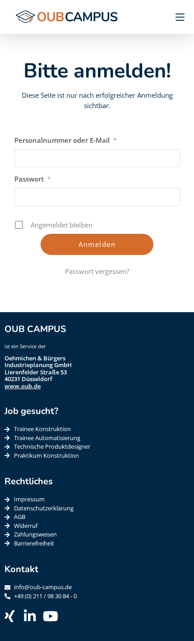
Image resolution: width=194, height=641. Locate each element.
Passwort (32, 178)
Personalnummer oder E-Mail (65, 140)
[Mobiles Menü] (177, 16)
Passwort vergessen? (97, 271)
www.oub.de (23, 386)
